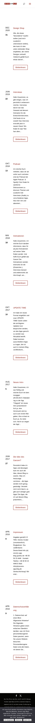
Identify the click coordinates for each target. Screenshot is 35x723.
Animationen (18, 236)
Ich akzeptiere (8, 720)
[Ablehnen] (33, 715)
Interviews (17, 92)
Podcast (16, 164)
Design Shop (18, 28)
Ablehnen (18, 720)
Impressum (18, 532)
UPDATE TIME (19, 308)
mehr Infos (27, 720)
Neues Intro (18, 382)
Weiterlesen (20, 67)
